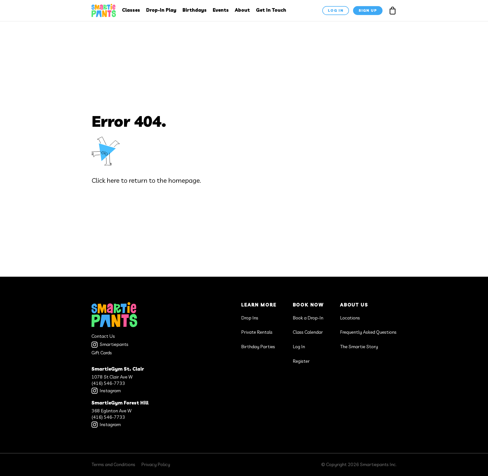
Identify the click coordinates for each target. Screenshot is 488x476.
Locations (350, 318)
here (113, 180)
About (242, 10)
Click (98, 180)
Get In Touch (271, 10)
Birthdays (194, 10)
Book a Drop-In (308, 318)
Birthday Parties (258, 346)
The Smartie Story (359, 346)
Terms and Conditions (113, 464)
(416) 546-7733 (108, 383)
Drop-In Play (161, 10)
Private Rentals (256, 332)
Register (301, 361)
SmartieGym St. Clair (118, 369)
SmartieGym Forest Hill (120, 403)
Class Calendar (308, 332)
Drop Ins (249, 318)
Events (221, 10)
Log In (299, 346)
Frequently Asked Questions (368, 332)
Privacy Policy (155, 464)
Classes (131, 10)
